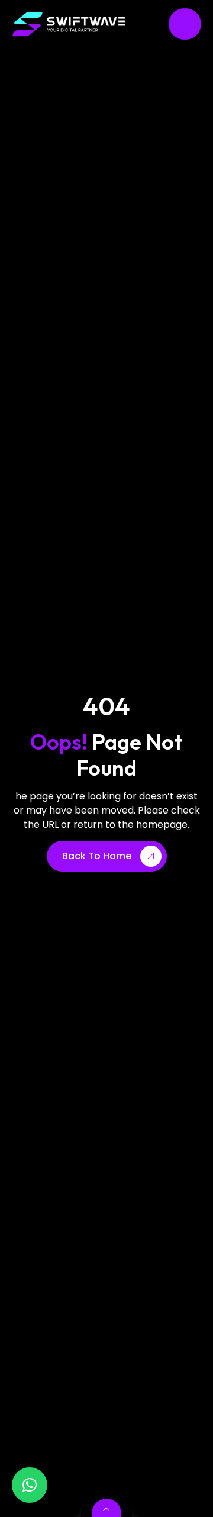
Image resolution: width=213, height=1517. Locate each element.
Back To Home (96, 856)
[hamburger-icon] (185, 24)
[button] (29, 1485)
